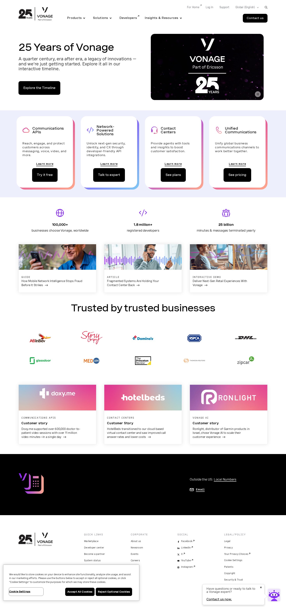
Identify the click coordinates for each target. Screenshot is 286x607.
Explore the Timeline (39, 88)
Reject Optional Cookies (114, 591)
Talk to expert (109, 175)
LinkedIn (186, 547)
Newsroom (137, 547)
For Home (193, 7)
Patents (228, 567)
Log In (209, 7)
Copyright (229, 573)
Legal (227, 541)
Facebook (186, 541)
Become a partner (94, 554)
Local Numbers (225, 479)
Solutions (100, 18)
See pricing (237, 175)
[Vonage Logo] (35, 14)
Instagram (187, 567)
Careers (135, 560)
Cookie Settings (233, 560)
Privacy (228, 547)
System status (92, 560)
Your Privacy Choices (236, 554)
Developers (128, 18)
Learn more (45, 163)
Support (224, 7)
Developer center (94, 547)
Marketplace (91, 541)
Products (74, 18)
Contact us (255, 18)
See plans (173, 175)
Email (200, 489)
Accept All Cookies (79, 591)
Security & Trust (233, 579)
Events (135, 554)
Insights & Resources (161, 18)
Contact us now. (219, 599)
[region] (71, 583)
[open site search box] (266, 7)
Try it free (45, 175)
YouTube (186, 560)
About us (136, 541)
